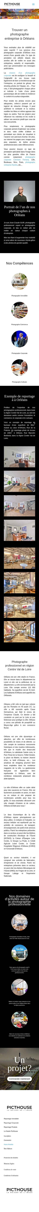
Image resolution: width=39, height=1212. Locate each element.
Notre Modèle (8, 1144)
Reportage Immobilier (11, 1119)
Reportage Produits (10, 1127)
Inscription (7, 1136)
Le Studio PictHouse (11, 1131)
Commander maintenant (19, 1079)
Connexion (7, 1140)
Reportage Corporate (11, 1123)
